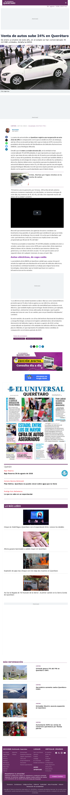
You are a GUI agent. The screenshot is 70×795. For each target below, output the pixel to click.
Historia (61, 784)
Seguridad (6, 754)
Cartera (13, 126)
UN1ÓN (47, 760)
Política (5, 758)
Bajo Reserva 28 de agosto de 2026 (18, 473)
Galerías (14, 752)
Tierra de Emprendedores (25, 759)
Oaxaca (36, 754)
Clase (47, 756)
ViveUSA (47, 758)
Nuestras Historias (25, 754)
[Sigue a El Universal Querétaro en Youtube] (65, 753)
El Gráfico (48, 752)
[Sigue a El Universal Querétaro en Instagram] (62, 753)
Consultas (48, 770)
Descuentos (49, 768)
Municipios (6, 764)
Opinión (8, 466)
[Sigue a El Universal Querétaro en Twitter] (59, 753)
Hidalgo (36, 758)
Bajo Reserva (8, 471)
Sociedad (6, 752)
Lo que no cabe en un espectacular (18, 494)
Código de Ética (27, 784)
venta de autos (19, 338)
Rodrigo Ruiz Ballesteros (13, 491)
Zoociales (23, 762)
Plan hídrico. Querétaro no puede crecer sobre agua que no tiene (30, 484)
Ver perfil (15, 131)
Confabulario (49, 762)
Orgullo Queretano (25, 756)
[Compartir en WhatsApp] (6, 143)
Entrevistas (23, 752)
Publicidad (43, 784)
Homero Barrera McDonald (14, 481)
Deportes (6, 766)
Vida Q (5, 770)
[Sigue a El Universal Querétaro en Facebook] (56, 753)
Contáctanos (18, 784)
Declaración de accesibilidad (35, 786)
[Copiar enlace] (6, 149)
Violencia (36, 784)
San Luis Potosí (38, 752)
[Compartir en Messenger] (6, 146)
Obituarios (48, 766)
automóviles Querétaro (34, 338)
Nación (5, 756)
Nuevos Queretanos (26, 764)
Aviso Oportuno (50, 764)
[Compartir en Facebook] (6, 137)
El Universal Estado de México (39, 761)
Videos (14, 754)
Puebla (36, 756)
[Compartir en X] (6, 140)
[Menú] (66, 3)
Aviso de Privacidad (35, 778)
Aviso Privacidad (52, 784)
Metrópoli (6, 762)
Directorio (10, 784)
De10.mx (47, 754)
